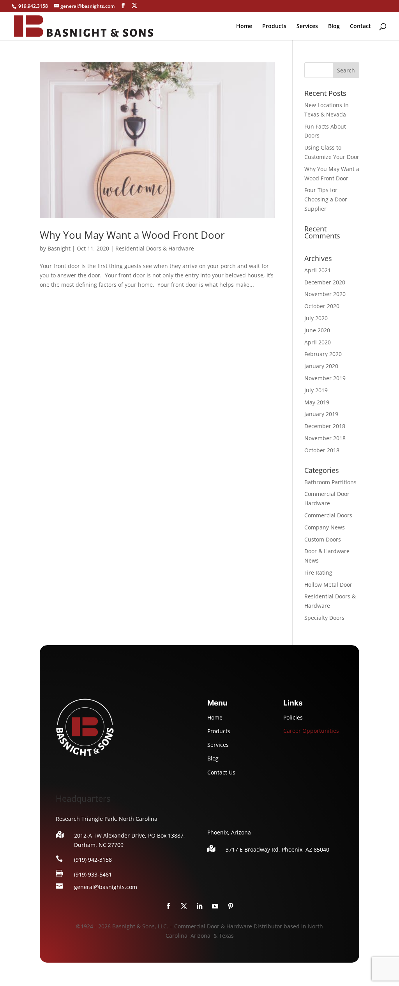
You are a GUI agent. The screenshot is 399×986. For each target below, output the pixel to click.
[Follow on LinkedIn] (199, 906)
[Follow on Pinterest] (230, 906)
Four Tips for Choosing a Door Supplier (325, 199)
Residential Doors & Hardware (154, 248)
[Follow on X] (184, 906)
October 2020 (321, 306)
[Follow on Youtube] (215, 906)
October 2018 (321, 450)
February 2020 (323, 354)
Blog (334, 26)
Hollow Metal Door (328, 584)
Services (307, 26)
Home (244, 26)
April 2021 (317, 270)
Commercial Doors (328, 515)
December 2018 (324, 426)
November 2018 (325, 438)
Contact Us (221, 772)
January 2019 (321, 414)
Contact (360, 26)
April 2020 (317, 342)
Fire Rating (318, 572)
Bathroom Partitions (330, 482)
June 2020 (317, 330)
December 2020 (324, 282)
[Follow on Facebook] (168, 906)
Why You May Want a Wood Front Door (132, 235)
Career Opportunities (311, 730)
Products (274, 26)
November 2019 (325, 378)
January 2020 (321, 366)
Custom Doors (322, 539)
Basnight (59, 248)
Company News (324, 527)
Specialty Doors (324, 617)
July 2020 (316, 318)
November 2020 (325, 294)
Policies (293, 717)
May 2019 (316, 402)
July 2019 (316, 390)
